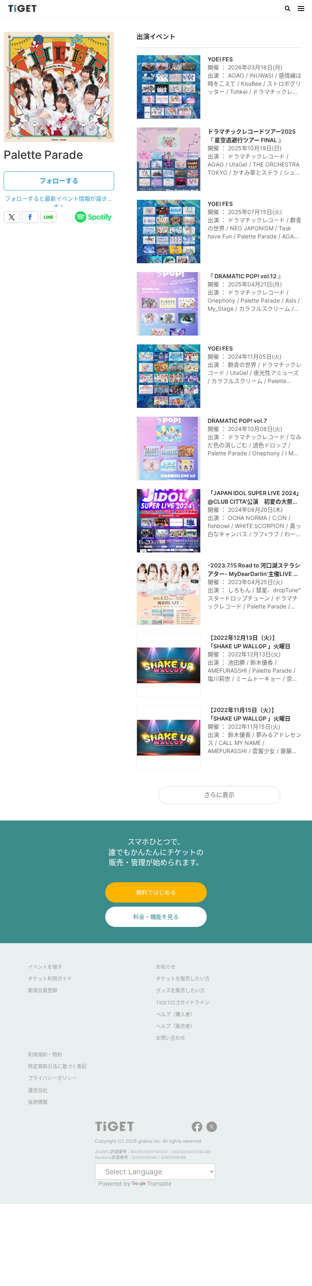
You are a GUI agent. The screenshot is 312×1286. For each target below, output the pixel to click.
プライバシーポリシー (52, 1078)
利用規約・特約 (45, 1055)
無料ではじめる (156, 892)
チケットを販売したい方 (183, 979)
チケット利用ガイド (50, 979)
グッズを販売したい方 (180, 990)
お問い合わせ (170, 1038)
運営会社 (38, 1090)
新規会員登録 (42, 990)
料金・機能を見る (156, 916)
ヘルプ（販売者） (175, 1026)
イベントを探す (45, 967)
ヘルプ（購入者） (175, 1014)
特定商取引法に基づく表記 (57, 1066)
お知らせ (166, 967)
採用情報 (38, 1102)
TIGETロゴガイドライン (182, 1003)
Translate (159, 1183)
